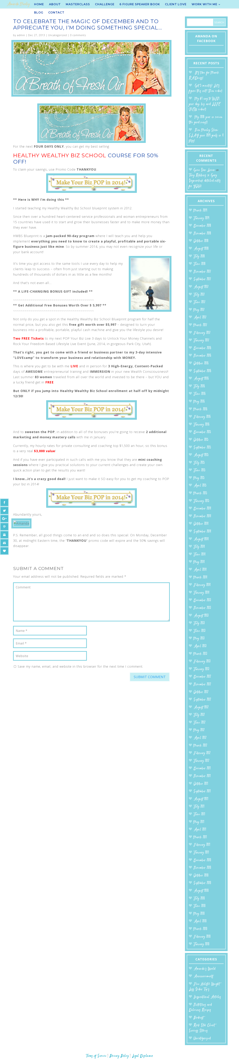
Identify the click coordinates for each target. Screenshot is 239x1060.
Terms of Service (96, 1056)
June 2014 (200, 555)
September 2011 (202, 791)
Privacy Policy (119, 1056)
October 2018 (201, 241)
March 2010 (200, 929)
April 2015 (200, 486)
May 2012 (199, 730)
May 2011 (199, 822)
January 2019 (201, 218)
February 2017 (202, 333)
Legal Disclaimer (142, 1056)
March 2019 (200, 211)
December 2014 (202, 509)
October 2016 (201, 364)
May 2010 (199, 914)
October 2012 (201, 692)
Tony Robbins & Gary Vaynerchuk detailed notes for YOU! (205, 180)
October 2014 (201, 524)
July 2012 (199, 715)
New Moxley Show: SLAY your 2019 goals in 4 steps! (206, 135)
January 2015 (201, 501)
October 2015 (201, 440)
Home (39, 4)
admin (21, 35)
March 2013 (200, 654)
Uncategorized (57, 35)
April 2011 (200, 830)
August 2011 (201, 799)
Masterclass (78, 4)
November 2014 (202, 516)
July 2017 (199, 295)
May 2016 (199, 402)
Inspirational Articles (207, 997)
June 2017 (199, 302)
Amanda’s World (204, 969)
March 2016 (200, 409)
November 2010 (202, 868)
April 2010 (200, 921)
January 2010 (201, 944)
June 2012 (199, 723)
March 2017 (200, 325)
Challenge (104, 4)
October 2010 (201, 876)
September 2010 (202, 883)
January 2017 (201, 341)
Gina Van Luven (204, 170)
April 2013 (200, 646)
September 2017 (202, 279)
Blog (38, 12)
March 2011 (200, 837)
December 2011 (202, 769)
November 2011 (202, 776)
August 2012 (201, 707)
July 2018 (199, 257)
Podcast (198, 1018)
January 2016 (201, 425)
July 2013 (199, 623)
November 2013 (202, 608)
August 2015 (201, 455)
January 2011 (201, 853)
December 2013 (202, 600)
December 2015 (202, 432)
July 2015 (199, 463)
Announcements (203, 976)
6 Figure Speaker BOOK (140, 4)
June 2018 (199, 264)
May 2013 (199, 639)
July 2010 (199, 899)
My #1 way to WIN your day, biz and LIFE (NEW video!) (204, 104)
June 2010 (200, 906)
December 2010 (202, 860)
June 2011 (199, 814)
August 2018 (201, 249)
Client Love (176, 4)
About (55, 4)
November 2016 (202, 356)
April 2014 (200, 570)
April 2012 (200, 738)
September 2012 (202, 700)
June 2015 (199, 470)
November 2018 (202, 234)
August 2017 (201, 287)
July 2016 (199, 386)
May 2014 (199, 562)
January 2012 (201, 761)
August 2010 (201, 891)
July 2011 (199, 807)
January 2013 (201, 669)
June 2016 (200, 394)
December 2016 (202, 348)
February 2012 (202, 753)
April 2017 (200, 318)
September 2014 (202, 532)
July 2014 (199, 547)
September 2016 (202, 371)
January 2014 (201, 593)
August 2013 (201, 616)
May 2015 (199, 478)
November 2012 (202, 685)
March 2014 (200, 578)
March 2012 (200, 746)
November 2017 (202, 272)
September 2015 (202, 448)
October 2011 (201, 784)
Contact (56, 12)
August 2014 (201, 539)
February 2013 (202, 662)
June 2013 (199, 631)
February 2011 (202, 845)
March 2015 (200, 493)
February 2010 (202, 937)
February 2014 (202, 585)
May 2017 (199, 310)
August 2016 (201, 379)
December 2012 (202, 677)
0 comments (78, 35)
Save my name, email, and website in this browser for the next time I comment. (80, 666)
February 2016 (202, 417)
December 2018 (202, 226)
